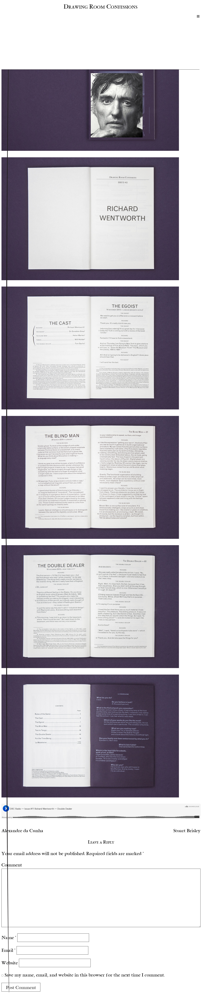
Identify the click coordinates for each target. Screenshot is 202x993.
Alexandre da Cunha (22, 830)
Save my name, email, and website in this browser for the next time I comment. (85, 975)
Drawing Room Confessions (100, 6)
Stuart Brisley (187, 830)
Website (9, 963)
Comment (11, 865)
